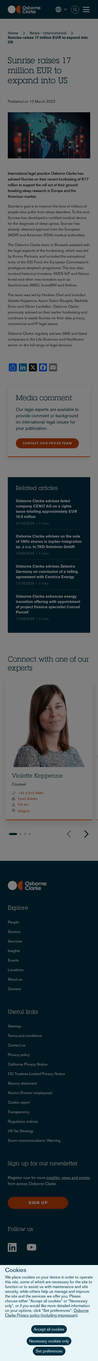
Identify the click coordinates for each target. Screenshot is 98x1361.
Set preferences (49, 1351)
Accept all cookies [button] (49, 1329)
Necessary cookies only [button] (49, 1341)
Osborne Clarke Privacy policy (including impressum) (47, 1313)
